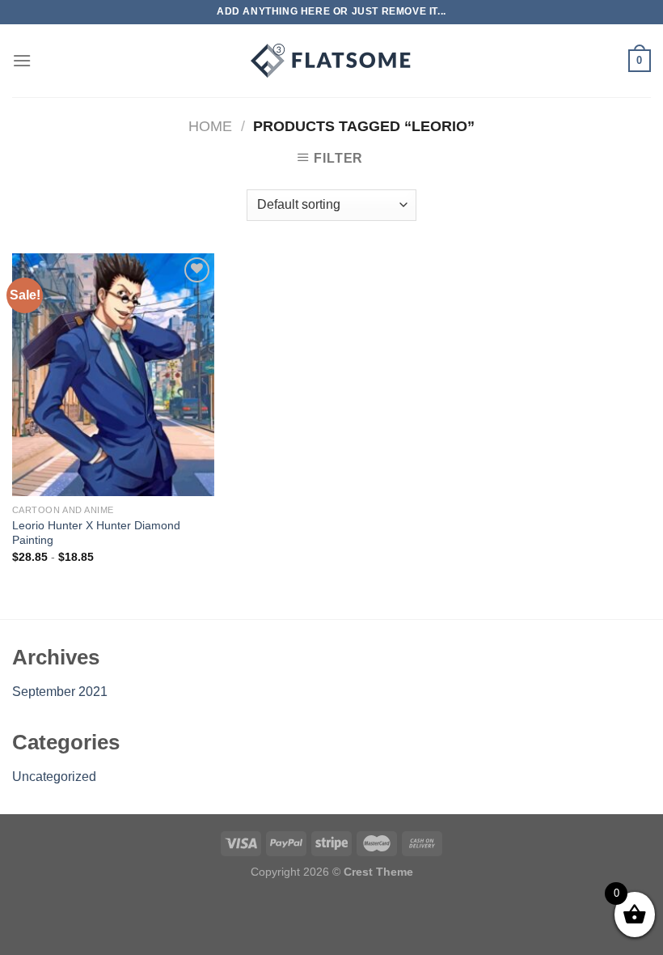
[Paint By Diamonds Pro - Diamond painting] (331, 61)
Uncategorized (54, 776)
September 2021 (60, 691)
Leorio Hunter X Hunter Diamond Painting (96, 533)
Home (210, 125)
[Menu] (22, 60)
